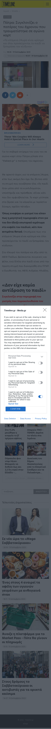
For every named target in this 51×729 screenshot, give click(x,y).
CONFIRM (15, 409)
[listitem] (25, 357)
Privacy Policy (41, 418)
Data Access (25, 418)
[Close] (45, 310)
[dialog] (25, 364)
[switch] (40, 363)
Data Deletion (10, 418)
